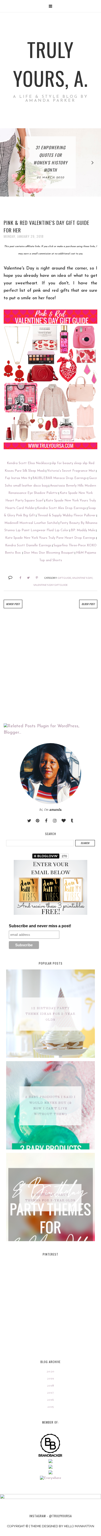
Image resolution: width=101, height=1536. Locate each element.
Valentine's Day (82, 577)
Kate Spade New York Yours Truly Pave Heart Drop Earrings (50, 537)
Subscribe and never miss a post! (40, 926)
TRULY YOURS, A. (50, 63)
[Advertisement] (50, 666)
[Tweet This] (26, 578)
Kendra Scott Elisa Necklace (28, 463)
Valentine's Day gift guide (50, 584)
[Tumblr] (72, 821)
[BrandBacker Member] (50, 1457)
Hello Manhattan (79, 1526)
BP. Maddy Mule (83, 530)
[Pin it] (34, 578)
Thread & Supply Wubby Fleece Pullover (66, 515)
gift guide (64, 577)
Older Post (88, 604)
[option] (50, 162)
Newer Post (13, 604)
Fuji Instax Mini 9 (17, 478)
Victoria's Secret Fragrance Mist (71, 470)
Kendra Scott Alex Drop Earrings (61, 508)
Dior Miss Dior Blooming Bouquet (49, 552)
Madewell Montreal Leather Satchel (31, 523)
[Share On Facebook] (18, 578)
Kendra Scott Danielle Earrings (28, 545)
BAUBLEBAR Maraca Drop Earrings (59, 478)
